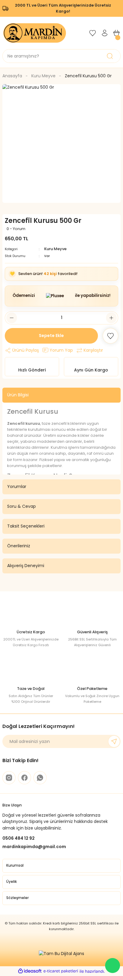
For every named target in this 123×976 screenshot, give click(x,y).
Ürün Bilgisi (18, 395)
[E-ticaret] (60, 971)
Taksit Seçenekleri (25, 526)
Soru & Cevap (21, 506)
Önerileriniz (18, 546)
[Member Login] (104, 33)
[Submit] (114, 741)
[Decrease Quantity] (11, 317)
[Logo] (34, 33)
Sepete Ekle (51, 336)
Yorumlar (16, 486)
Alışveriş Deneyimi (25, 566)
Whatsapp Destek (112, 965)
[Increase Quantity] (111, 317)
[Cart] (116, 33)
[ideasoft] (30, 971)
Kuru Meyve (55, 249)
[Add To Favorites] (110, 336)
